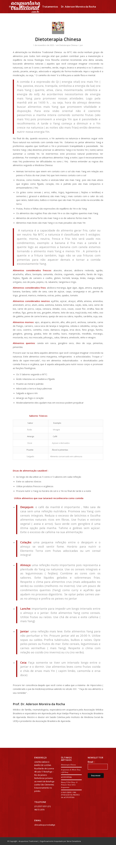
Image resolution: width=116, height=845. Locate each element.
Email (91, 762)
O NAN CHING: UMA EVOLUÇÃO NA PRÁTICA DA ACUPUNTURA (70, 794)
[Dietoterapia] (58, 28)
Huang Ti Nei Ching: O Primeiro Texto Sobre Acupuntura (69, 784)
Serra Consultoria (74, 841)
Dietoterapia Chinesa (58, 39)
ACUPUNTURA (66, 777)
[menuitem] (13, 6)
